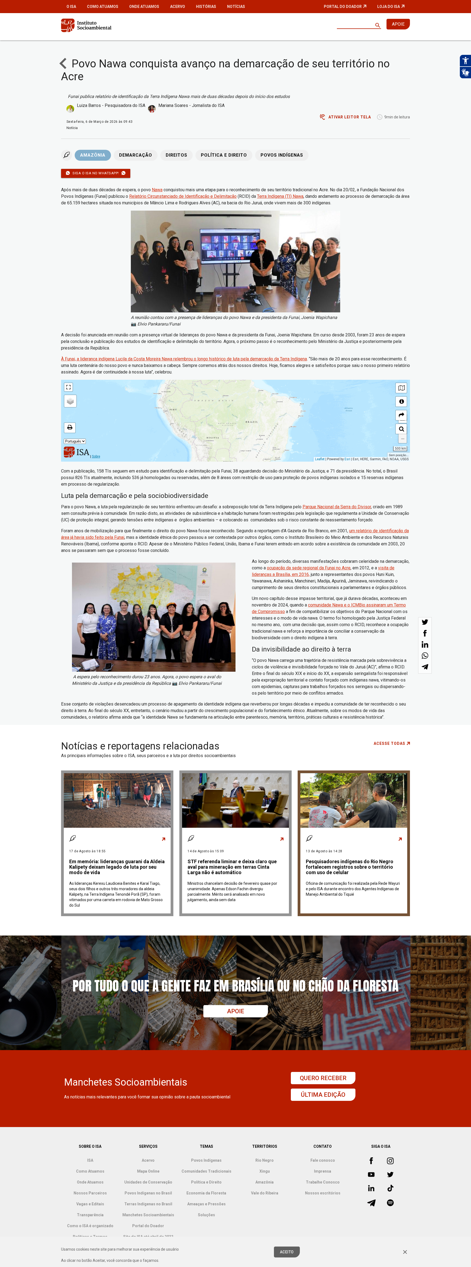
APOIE (398, 24)
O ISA (71, 6)
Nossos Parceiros (90, 1193)
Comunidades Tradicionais (206, 1171)
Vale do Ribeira (264, 1193)
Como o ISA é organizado (90, 1226)
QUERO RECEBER (323, 1078)
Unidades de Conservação (148, 1182)
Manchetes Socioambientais (148, 1215)
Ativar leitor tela (349, 117)
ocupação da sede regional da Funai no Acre (309, 567)
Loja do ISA (388, 6)
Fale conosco (322, 1160)
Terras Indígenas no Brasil (148, 1204)
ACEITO (287, 1252)
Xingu (264, 1171)
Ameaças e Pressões (206, 1204)
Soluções (206, 1215)
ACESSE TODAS (389, 743)
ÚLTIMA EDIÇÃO (323, 1094)
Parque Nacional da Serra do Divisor (337, 506)
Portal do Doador (343, 6)
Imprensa (322, 1171)
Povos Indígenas (282, 155)
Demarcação (135, 155)
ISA (90, 1160)
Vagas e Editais (90, 1204)
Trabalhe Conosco (323, 1182)
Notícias (236, 6)
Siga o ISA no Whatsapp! (96, 173)
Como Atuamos (102, 6)
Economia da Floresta (206, 1193)
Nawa (157, 189)
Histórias (206, 6)
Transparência (90, 1215)
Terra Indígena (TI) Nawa (280, 196)
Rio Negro (264, 1160)
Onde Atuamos (144, 6)
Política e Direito (224, 155)
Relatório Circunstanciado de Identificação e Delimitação (183, 196)
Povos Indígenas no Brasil (148, 1193)
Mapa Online (148, 1171)
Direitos (176, 155)
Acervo (177, 6)
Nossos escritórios (322, 1193)
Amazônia (92, 155)
